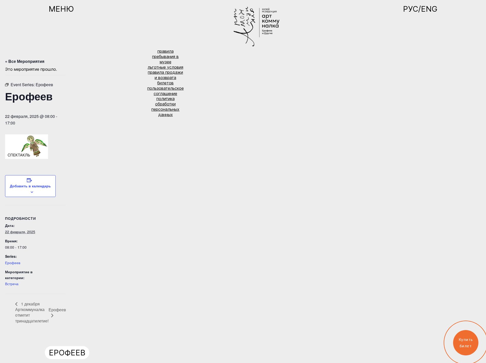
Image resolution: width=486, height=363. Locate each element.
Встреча (11, 283)
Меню (61, 8)
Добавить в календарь (30, 185)
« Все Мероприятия (24, 61)
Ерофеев (12, 262)
